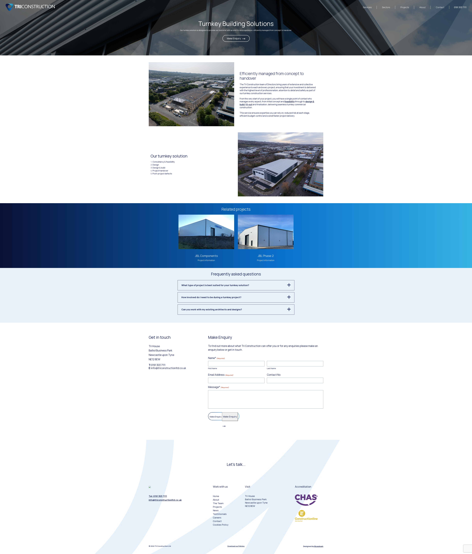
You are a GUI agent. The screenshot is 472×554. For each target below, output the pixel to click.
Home (216, 496)
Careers (217, 517)
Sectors (386, 7)
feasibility (290, 101)
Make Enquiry (234, 38)
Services (367, 7)
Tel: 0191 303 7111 (158, 496)
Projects (404, 7)
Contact (440, 7)
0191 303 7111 (460, 7)
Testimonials (220, 514)
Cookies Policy (220, 524)
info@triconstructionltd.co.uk (168, 368)
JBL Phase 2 (266, 256)
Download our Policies (236, 546)
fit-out (248, 104)
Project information (206, 260)
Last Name (271, 368)
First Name (212, 368)
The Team (218, 503)
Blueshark (318, 546)
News (216, 510)
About (422, 7)
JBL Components (206, 256)
